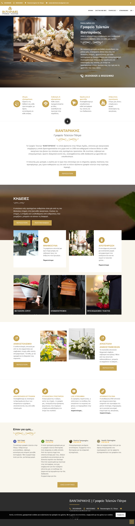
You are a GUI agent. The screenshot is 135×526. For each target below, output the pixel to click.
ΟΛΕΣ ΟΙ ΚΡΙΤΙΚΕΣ (67, 485)
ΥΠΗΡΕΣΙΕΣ (113, 10)
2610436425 (7, 3)
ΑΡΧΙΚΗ (90, 10)
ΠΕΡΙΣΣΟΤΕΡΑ (67, 173)
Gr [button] (131, 10)
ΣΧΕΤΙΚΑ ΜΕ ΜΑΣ (101, 10)
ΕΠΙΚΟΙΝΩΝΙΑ (123, 10)
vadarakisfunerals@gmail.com (59, 3)
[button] (17, 39)
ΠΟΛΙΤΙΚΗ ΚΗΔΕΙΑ (42, 223)
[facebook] (130, 3)
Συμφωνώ (120, 515)
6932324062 (19, 3)
